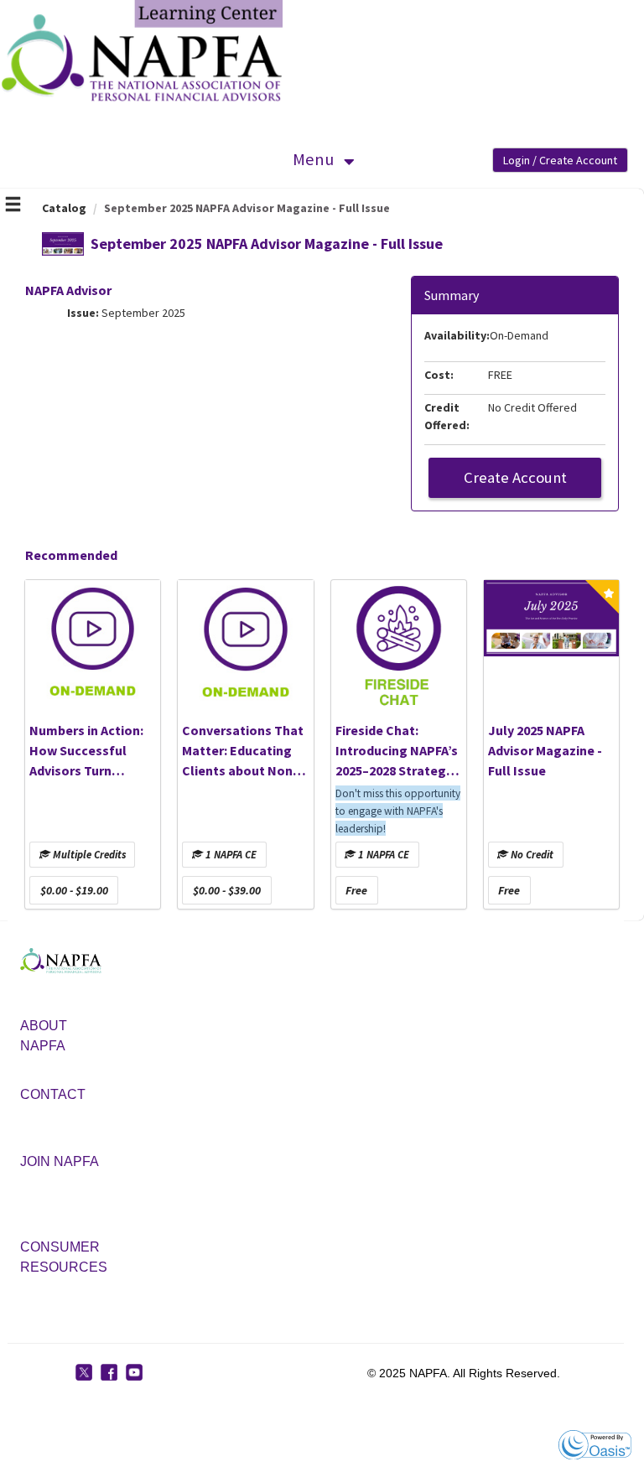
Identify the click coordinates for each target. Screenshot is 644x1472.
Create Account (515, 477)
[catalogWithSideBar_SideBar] (13, 206)
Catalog (64, 207)
